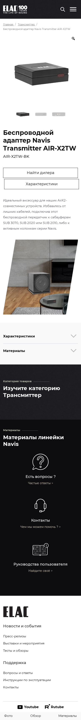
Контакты (11, 687)
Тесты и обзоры (15, 651)
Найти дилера (40, 172)
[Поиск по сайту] (63, 10)
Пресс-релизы (14, 636)
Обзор (35, 716)
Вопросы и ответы (18, 673)
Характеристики (42, 184)
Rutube (57, 707)
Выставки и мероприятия (23, 643)
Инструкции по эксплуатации (27, 680)
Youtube (31, 707)
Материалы (67, 716)
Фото (8, 716)
